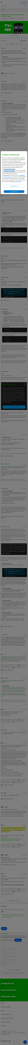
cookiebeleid (21, 175)
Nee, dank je (14, 186)
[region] (14, 172)
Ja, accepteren (14, 191)
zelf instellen (18, 181)
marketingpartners (9, 170)
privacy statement (8, 177)
